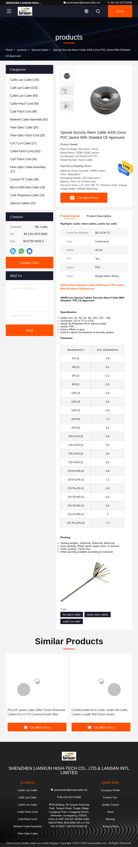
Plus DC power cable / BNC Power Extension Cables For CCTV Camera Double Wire (37, 712)
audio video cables (97, 614)
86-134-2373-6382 (121, 2)
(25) (24, 127)
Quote (120, 11)
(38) (24, 179)
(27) (23, 143)
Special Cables (39, 49)
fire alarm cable (71, 614)
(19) (27, 187)
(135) (24, 79)
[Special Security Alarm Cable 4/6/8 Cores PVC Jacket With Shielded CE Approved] (105, 99)
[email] (29, 251)
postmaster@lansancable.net (83, 2)
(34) (23, 159)
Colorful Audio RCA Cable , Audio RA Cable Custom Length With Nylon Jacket (100, 712)
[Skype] (13, 251)
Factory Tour (110, 797)
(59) (24, 103)
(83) (24, 95)
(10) (27, 195)
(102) (25, 151)
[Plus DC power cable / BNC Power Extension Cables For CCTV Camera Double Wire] (37, 680)
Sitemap (110, 819)
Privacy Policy (110, 826)
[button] (23, 689)
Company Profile (110, 790)
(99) (23, 111)
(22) (22, 203)
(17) (28, 169)
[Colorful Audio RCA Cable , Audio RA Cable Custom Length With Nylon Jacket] (101, 680)
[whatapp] (21, 251)
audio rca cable (71, 621)
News (110, 811)
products (22, 49)
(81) (29, 119)
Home (9, 49)
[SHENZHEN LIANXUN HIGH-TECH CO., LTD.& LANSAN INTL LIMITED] (25, 11)
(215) (24, 87)
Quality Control (110, 804)
